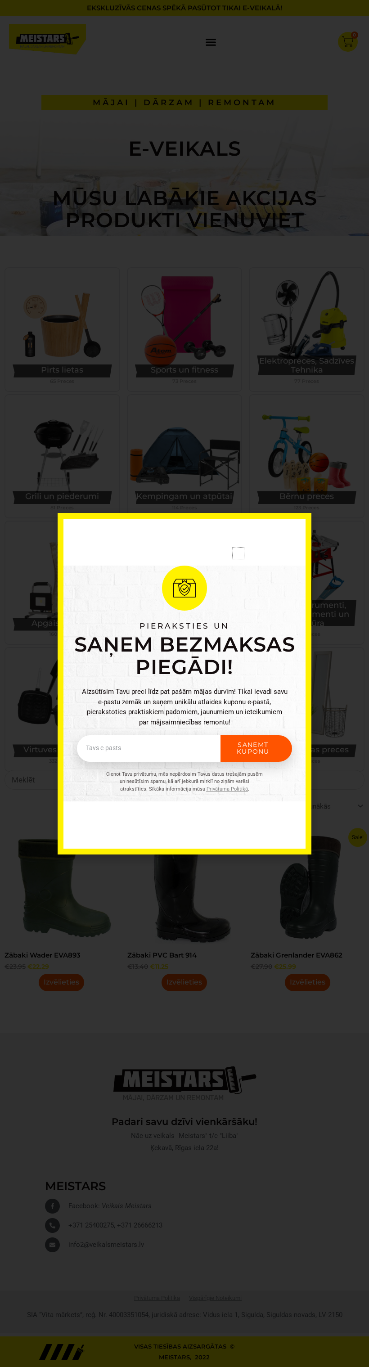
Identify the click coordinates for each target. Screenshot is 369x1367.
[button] (238, 553)
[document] (184, 683)
